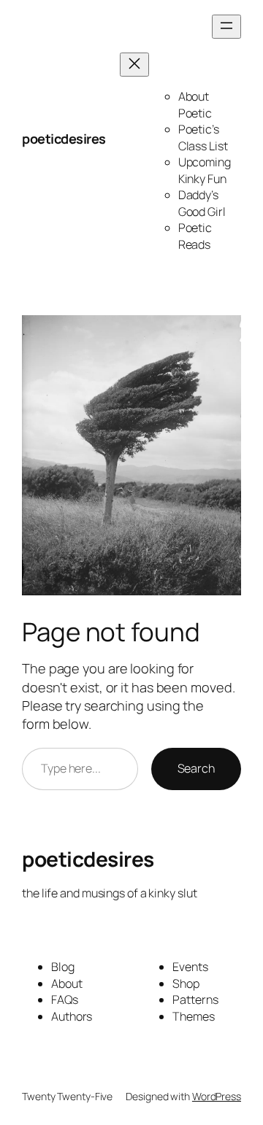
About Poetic (195, 104)
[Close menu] (134, 65)
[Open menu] (226, 27)
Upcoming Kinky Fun (204, 170)
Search (196, 768)
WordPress (216, 1096)
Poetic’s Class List (203, 137)
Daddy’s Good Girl (202, 203)
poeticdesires (64, 138)
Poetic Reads (195, 236)
